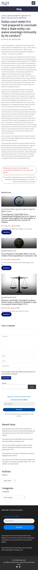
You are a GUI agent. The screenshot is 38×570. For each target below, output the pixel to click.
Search (4, 383)
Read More (6, 232)
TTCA (14, 251)
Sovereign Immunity (12, 18)
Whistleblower (23, 18)
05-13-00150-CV (29, 52)
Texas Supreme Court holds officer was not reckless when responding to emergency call (19, 254)
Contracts (4, 15)
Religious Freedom (6, 211)
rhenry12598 (17, 39)
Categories (5, 491)
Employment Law (26, 15)
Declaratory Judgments (14, 15)
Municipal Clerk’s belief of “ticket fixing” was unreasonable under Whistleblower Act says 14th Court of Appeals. (18, 170)
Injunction (32, 209)
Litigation (4, 18)
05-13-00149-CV (15, 47)
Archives (4, 475)
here (33, 143)
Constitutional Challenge (8, 209)
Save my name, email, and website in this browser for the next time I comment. (18, 373)
